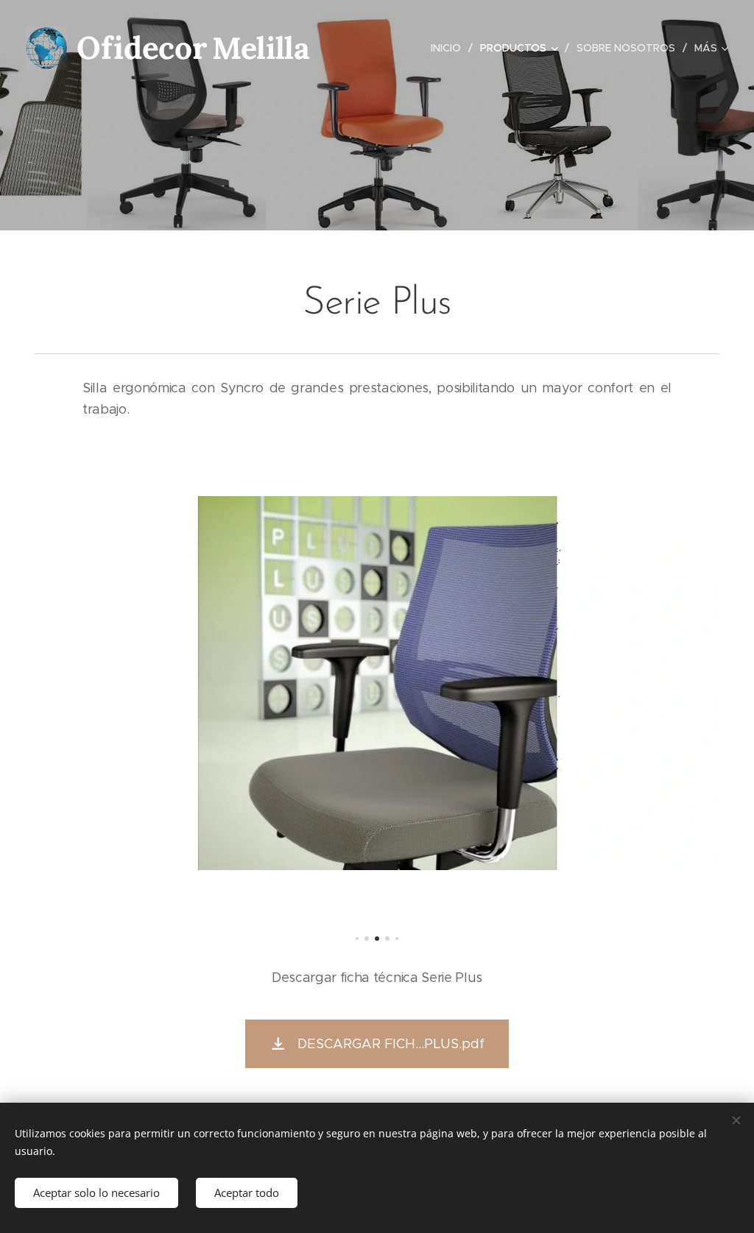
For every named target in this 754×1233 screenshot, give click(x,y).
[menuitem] (450, 47)
